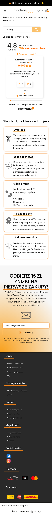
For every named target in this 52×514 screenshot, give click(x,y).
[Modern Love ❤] (23, 10)
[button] (5, 10)
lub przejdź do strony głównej (16, 36)
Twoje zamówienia (14, 433)
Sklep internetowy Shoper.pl (15, 505)
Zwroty (9, 395)
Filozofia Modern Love (15, 364)
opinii (32, 48)
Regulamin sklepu (14, 414)
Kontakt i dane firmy (14, 368)
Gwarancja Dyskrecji (15, 372)
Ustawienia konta (13, 437)
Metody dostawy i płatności (17, 391)
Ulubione (10, 441)
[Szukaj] (38, 10)
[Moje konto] (43, 10)
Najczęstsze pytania (14, 410)
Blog (8, 376)
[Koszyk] (47, 10)
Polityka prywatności (14, 418)
